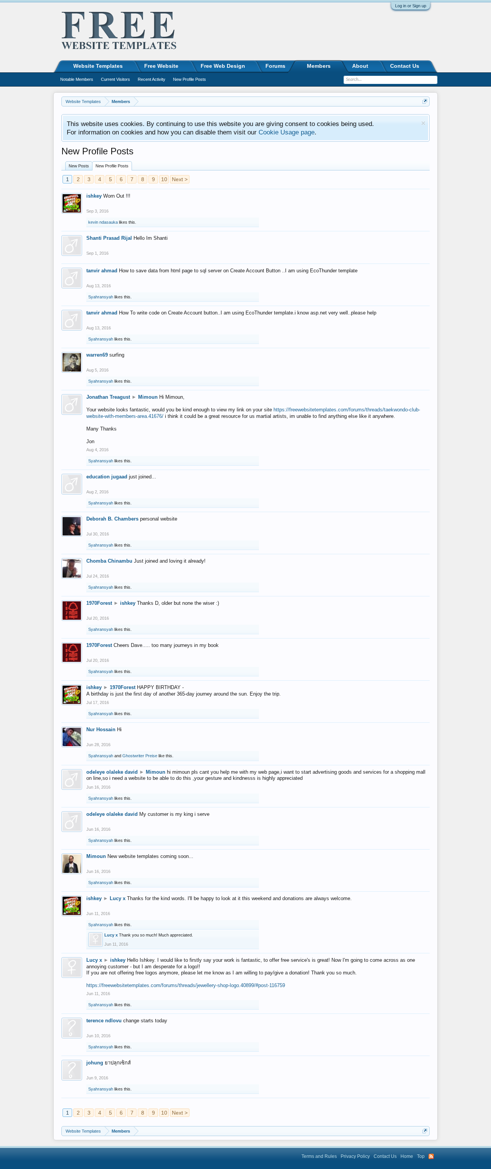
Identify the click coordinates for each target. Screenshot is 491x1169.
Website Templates (98, 66)
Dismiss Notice (423, 123)
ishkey (94, 196)
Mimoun (148, 397)
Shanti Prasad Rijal (109, 238)
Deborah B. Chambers (112, 519)
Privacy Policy (355, 1156)
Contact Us (404, 66)
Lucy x (117, 898)
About (360, 66)
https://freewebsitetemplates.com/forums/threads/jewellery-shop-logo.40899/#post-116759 (185, 985)
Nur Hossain (100, 729)
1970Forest (99, 603)
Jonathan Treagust (108, 397)
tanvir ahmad (101, 270)
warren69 (97, 355)
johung (94, 1063)
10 (164, 179)
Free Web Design (223, 66)
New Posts (79, 166)
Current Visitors (115, 79)
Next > (180, 179)
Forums (275, 66)
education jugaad (106, 477)
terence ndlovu (104, 1020)
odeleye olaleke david (112, 772)
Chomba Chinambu (109, 561)
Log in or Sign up (410, 5)
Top (421, 1156)
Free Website (161, 66)
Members (319, 66)
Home (406, 1156)
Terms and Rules (319, 1156)
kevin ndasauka (103, 222)
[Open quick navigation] (424, 101)
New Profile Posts (112, 166)
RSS (431, 1156)
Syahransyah (100, 297)
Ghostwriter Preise (139, 755)
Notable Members (76, 79)
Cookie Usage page (287, 132)
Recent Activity (151, 79)
